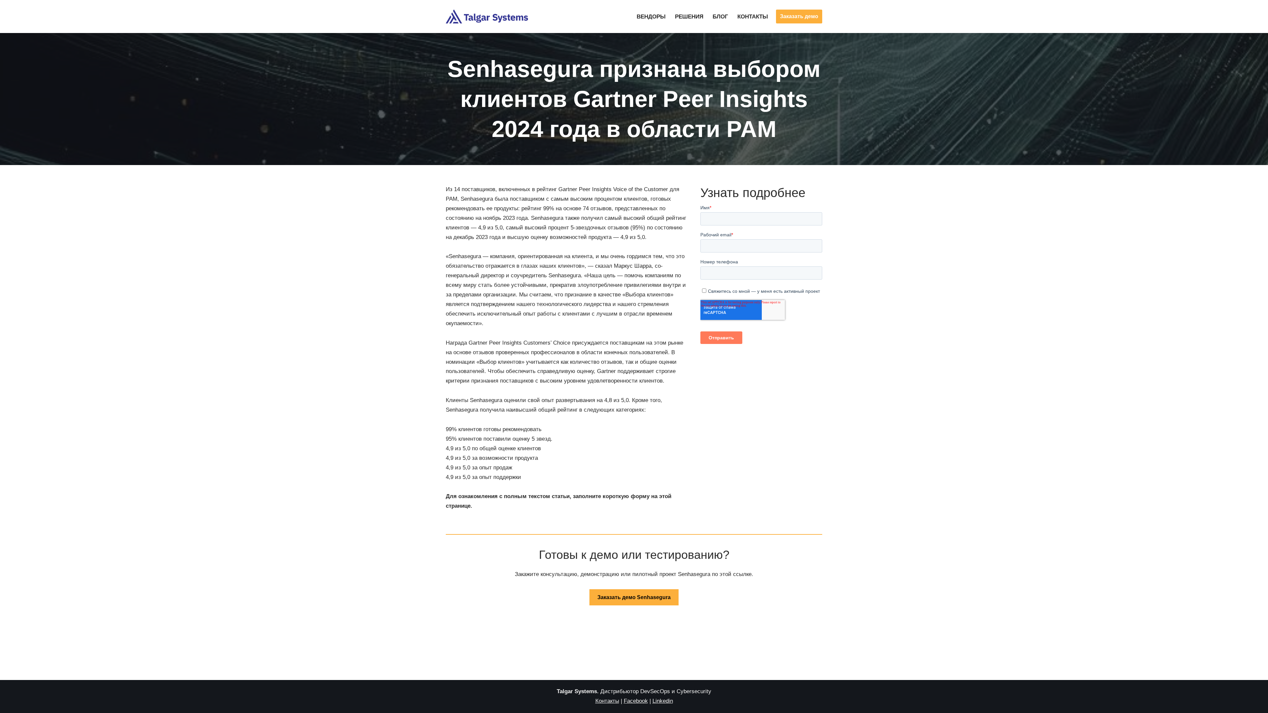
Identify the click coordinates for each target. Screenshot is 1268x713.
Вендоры (651, 17)
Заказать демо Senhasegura (634, 597)
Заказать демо (799, 16)
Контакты (752, 17)
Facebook (636, 701)
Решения (689, 17)
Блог (720, 17)
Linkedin (662, 701)
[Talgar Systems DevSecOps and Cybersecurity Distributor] (487, 17)
